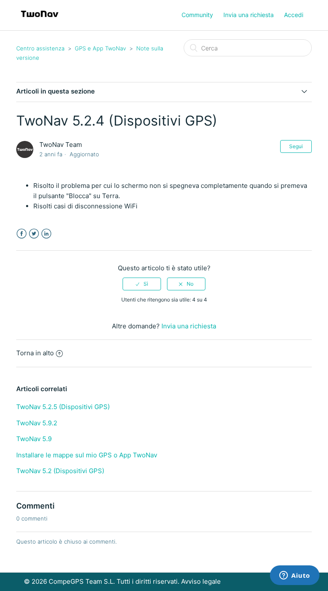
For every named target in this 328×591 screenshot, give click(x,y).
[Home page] (39, 19)
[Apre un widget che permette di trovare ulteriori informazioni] (294, 576)
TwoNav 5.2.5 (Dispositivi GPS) (63, 407)
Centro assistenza (40, 48)
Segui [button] (296, 146)
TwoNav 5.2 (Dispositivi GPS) (60, 471)
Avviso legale (201, 581)
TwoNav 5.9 (34, 439)
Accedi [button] (293, 14)
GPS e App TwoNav (100, 48)
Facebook (21, 233)
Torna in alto (35, 353)
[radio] (142, 284)
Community (197, 14)
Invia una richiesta (248, 14)
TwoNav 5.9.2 (36, 423)
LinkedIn (46, 233)
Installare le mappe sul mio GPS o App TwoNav (86, 455)
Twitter (34, 233)
